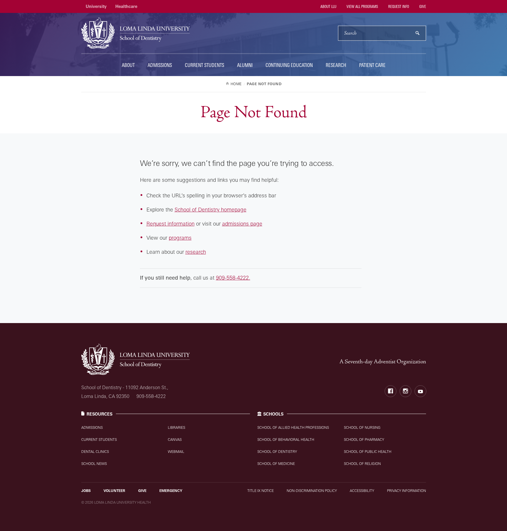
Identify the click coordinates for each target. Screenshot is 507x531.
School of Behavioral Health (285, 439)
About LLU (328, 6)
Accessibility (362, 490)
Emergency (170, 490)
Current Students (204, 65)
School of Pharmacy (364, 439)
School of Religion (362, 463)
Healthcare (126, 6)
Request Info (398, 6)
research (195, 251)
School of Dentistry (277, 451)
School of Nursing (362, 427)
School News (94, 463)
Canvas (175, 439)
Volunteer (114, 490)
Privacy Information (406, 490)
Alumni (245, 65)
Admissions (160, 65)
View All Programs (362, 6)
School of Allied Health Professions (293, 427)
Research (336, 65)
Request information (170, 223)
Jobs (86, 490)
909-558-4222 (151, 396)
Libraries (176, 427)
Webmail (176, 451)
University (96, 6)
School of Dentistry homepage (210, 209)
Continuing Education (289, 65)
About (128, 65)
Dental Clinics (95, 451)
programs (180, 237)
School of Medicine (276, 463)
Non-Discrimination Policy (312, 490)
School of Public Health (367, 451)
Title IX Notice (260, 490)
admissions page (242, 223)
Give (422, 6)
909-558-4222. (233, 277)
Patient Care (372, 65)
